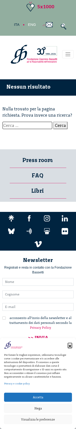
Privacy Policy (40, 328)
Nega (38, 408)
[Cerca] (62, 26)
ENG (32, 25)
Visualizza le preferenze (38, 419)
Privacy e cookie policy (17, 383)
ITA (16, 25)
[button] (70, 345)
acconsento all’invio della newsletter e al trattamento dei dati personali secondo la (40, 323)
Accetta (38, 397)
